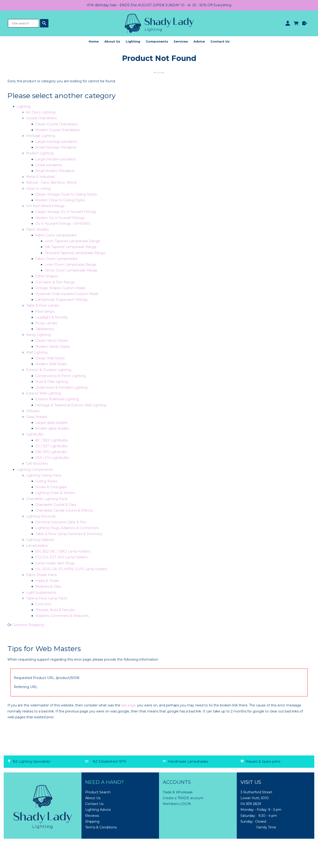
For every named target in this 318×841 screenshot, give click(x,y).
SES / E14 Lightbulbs (52, 458)
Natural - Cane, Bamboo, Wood (51, 182)
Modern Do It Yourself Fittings (60, 218)
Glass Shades (36, 417)
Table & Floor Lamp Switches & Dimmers (68, 534)
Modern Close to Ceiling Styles (60, 200)
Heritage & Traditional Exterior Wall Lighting (70, 405)
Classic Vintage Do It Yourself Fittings (65, 212)
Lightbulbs (34, 434)
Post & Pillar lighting (51, 382)
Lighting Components (35, 469)
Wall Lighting (36, 352)
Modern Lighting (40, 153)
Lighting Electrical (40, 516)
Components (157, 41)
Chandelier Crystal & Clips (55, 505)
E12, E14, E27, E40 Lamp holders (61, 557)
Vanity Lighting (38, 335)
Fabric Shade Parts (41, 575)
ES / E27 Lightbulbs (51, 446)
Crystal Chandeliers (41, 118)
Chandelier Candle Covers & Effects (64, 510)
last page (128, 705)
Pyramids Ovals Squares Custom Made (66, 294)
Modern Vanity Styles (52, 346)
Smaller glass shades (52, 428)
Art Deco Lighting (40, 112)
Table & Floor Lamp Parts (46, 598)
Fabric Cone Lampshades (56, 235)
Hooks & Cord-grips (51, 487)
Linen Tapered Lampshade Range (72, 241)
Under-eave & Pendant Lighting (61, 387)
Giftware (33, 411)
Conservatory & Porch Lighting (60, 376)
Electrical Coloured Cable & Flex (60, 522)
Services (181, 41)
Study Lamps (46, 323)
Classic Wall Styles (49, 358)
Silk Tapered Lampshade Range (70, 247)
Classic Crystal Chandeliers (56, 124)
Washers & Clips (48, 586)
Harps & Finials (47, 581)
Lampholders (36, 545)
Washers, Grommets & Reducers (62, 616)
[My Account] (287, 23)
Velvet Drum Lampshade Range (71, 270)
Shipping (92, 821)
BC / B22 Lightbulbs (51, 440)
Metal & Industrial (40, 177)
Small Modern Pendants (55, 171)
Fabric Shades (37, 229)
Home (94, 41)
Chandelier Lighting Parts (47, 499)
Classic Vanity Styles (51, 340)
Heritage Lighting (40, 136)
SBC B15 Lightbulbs (51, 452)
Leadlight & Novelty (51, 317)
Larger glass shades (51, 422)
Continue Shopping (28, 625)
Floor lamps (44, 311)
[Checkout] (305, 23)
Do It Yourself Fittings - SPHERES (63, 224)
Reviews (92, 816)
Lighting (133, 41)
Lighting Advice (98, 810)
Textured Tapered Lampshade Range (75, 253)
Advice (199, 41)
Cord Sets (43, 604)
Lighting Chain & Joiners (55, 493)
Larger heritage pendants (56, 141)
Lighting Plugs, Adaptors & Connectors (67, 528)
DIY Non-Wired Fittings (45, 206)
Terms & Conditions (101, 827)
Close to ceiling (38, 188)
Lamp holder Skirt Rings (54, 563)
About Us (112, 41)
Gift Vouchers (37, 463)
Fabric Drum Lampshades (56, 259)
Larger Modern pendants (55, 159)
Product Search (98, 792)
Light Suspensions (41, 592)
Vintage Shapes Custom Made (60, 288)
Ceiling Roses (46, 481)
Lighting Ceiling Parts (43, 475)
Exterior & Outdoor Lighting (48, 370)
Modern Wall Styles (51, 364)
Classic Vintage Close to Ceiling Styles (66, 194)
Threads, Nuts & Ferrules (55, 610)
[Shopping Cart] (296, 23)
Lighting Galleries (40, 540)
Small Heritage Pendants (55, 147)
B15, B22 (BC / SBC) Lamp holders (62, 551)
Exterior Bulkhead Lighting (57, 399)
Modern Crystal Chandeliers (57, 130)
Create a (170, 798)
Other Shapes (46, 276)
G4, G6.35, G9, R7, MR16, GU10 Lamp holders (71, 569)
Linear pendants (48, 165)
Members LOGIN (177, 804)
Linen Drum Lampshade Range (70, 264)
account (196, 798)
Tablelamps (44, 329)
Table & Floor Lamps (42, 305)
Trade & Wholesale (178, 792)
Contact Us (220, 41)
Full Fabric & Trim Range (55, 282)
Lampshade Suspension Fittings (61, 300)
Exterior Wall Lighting (43, 393)
